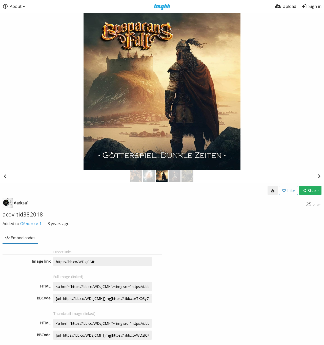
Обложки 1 (31, 223)
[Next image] (319, 176)
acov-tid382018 (23, 214)
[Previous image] (5, 176)
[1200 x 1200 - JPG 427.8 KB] (273, 190)
